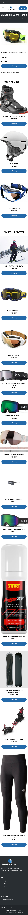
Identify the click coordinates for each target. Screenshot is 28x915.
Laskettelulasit (19, 19)
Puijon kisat (7, 881)
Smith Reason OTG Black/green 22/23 (14, 529)
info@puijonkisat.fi (5, 2)
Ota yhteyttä (13, 910)
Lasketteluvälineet (8, 19)
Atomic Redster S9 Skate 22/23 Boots (14, 116)
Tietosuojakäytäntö (10, 912)
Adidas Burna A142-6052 (14, 311)
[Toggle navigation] (3, 8)
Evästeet (20, 910)
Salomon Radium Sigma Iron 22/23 (14, 455)
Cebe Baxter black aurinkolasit (14, 499)
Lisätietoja (14, 66)
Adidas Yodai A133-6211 (14, 355)
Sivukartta (20, 912)
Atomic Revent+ (14, 164)
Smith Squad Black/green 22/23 (14, 416)
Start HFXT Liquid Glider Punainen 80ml (14, 636)
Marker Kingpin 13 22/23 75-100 (14, 739)
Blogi (5, 890)
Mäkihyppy (7, 887)
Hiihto (5, 884)
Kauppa (23, 8)
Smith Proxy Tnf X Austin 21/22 (14, 266)
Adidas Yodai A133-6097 (14, 208)
